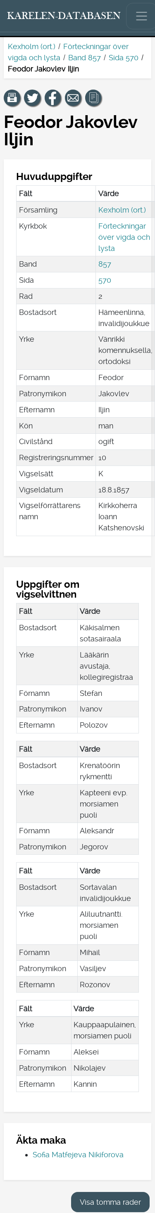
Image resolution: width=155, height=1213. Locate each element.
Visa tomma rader (110, 1202)
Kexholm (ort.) (31, 46)
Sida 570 (123, 57)
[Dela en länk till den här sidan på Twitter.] (32, 98)
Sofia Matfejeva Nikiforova (78, 1154)
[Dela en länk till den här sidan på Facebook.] (53, 98)
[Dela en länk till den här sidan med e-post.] (73, 98)
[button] (12, 98)
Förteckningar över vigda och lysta (124, 237)
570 (104, 280)
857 (104, 264)
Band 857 (84, 57)
